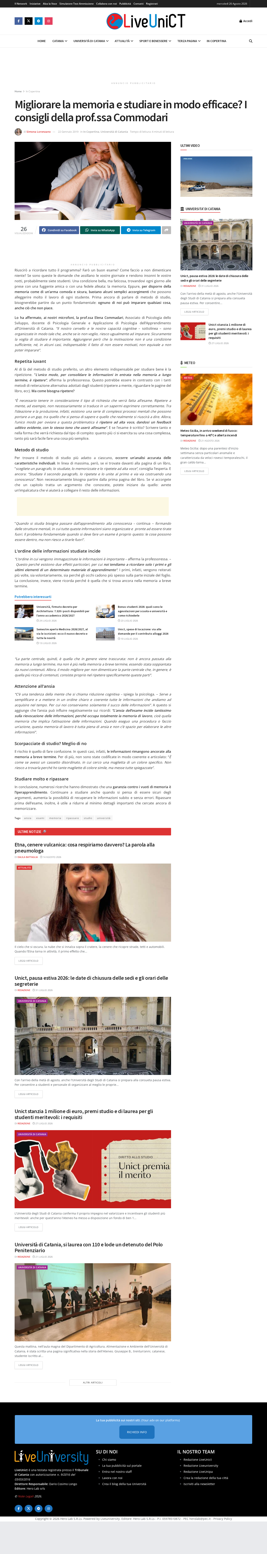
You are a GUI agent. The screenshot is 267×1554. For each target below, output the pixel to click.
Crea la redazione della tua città (206, 1478)
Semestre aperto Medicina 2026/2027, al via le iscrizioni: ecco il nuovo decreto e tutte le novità (62, 633)
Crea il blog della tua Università (124, 1484)
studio (88, 818)
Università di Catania (89, 41)
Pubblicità (125, 3)
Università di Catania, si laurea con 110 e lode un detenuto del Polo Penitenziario (89, 1247)
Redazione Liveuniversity (201, 1466)
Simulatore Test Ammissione (76, 3)
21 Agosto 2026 (210, 440)
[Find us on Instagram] (49, 21)
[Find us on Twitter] (29, 21)
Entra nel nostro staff (117, 1472)
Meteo (188, 377)
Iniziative (35, 3)
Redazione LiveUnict (198, 1460)
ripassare (72, 818)
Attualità (122, 41)
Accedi (247, 21)
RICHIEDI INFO (137, 1432)
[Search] (250, 41)
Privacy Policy (222, 1519)
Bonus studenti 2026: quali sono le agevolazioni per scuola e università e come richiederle (142, 611)
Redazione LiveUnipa (198, 1472)
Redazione (24, 990)
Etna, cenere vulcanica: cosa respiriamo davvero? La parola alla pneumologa (85, 847)
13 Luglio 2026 (48, 643)
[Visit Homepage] (146, 21)
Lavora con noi (112, 1478)
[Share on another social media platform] (166, 230)
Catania (58, 41)
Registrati (152, 3)
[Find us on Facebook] (19, 21)
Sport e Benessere (153, 41)
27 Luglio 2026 (44, 1123)
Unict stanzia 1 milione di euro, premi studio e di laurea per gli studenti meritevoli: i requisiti (84, 1114)
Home (42, 41)
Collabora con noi (106, 3)
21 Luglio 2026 (44, 1256)
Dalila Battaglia (28, 857)
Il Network (21, 3)
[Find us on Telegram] (39, 21)
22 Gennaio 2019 (68, 132)
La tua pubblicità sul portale (122, 1466)
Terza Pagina (187, 41)
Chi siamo (109, 1460)
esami (40, 818)
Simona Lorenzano (38, 132)
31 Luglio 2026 (44, 990)
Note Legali (26, 1496)
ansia (27, 818)
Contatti (139, 3)
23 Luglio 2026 (129, 620)
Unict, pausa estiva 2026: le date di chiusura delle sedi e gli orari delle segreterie (91, 980)
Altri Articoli (93, 1382)
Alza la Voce (50, 3)
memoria (55, 818)
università (104, 818)
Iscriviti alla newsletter (199, 1484)
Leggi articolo (31, 960)
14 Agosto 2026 (51, 857)
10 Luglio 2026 (129, 638)
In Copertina (216, 41)
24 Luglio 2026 (48, 620)
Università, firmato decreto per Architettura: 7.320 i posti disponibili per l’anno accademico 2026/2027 (63, 611)
